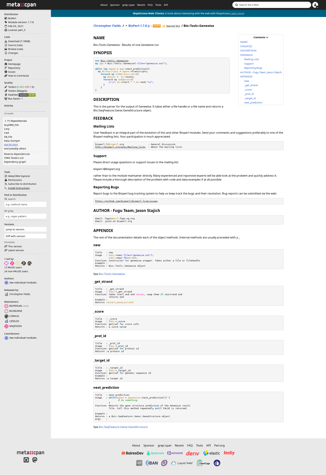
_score (248, 89)
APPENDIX (246, 76)
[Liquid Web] (182, 463)
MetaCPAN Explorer (19, 176)
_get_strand (251, 85)
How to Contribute (18, 75)
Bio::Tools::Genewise (114, 60)
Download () (19, 41)
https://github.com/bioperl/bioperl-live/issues (126, 201)
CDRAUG (14, 316)
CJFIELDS (14, 321)
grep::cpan (128, 4)
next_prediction (253, 102)
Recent (141, 4)
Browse (12, 49)
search (12, 199)
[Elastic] (211, 453)
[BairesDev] (132, 453)
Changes (13, 53)
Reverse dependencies (17, 154)
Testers (12, 86)
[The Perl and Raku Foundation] (217, 463)
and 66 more (11, 144)
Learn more (237, 13)
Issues (11, 71)
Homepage (14, 64)
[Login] (315, 5)
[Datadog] (175, 453)
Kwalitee (13, 94)
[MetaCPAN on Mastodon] (38, 463)
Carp (7, 128)
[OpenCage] (203, 463)
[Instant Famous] (164, 463)
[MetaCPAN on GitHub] (26, 463)
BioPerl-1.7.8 (137, 26)
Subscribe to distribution (22, 183)
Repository (14, 67)
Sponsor (115, 4)
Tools (158, 4)
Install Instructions (19, 188)
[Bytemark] (155, 453)
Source (12, 45)
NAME (244, 41)
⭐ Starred (171, 26)
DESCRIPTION (248, 50)
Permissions (15, 180)
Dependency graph (15, 161)
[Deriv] (193, 453)
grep (10, 210)
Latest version (16, 250)
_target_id (250, 98)
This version (15, 246)
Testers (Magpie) (17, 90)
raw (19, 45)
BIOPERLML (15, 305)
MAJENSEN (15, 326)
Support (248, 63)
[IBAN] (152, 463)
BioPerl (12, 18)
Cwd (6, 132)
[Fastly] (229, 453)
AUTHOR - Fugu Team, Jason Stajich (261, 72)
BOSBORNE (15, 310)
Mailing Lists (251, 59)
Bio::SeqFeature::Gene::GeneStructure (123, 427)
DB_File (8, 136)
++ (156, 26)
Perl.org (219, 445)
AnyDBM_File (11, 125)
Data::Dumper (12, 140)
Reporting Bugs (253, 67)
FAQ (150, 4)
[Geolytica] (139, 463)
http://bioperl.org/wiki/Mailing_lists (120, 147)
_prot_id (249, 93)
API (166, 4)
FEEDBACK (246, 55)
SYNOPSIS (246, 46)
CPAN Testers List (14, 157)
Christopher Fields (19, 294)
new (246, 81)
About (103, 4)
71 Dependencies (16, 120)
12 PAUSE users (13, 267)
